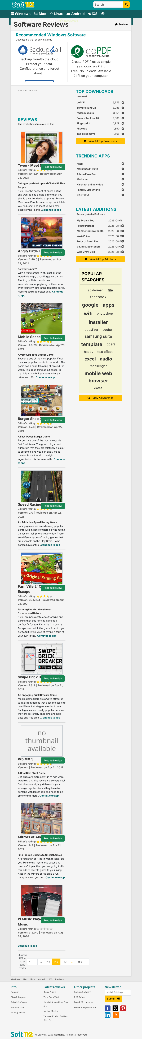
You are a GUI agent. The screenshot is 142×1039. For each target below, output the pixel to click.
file (110, 290)
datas (98, 388)
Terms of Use (17, 1007)
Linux (32, 979)
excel (90, 359)
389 (79, 961)
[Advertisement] (49, 102)
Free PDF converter (84, 1002)
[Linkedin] (107, 1017)
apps (108, 305)
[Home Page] (23, 6)
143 (65, 961)
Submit (112, 998)
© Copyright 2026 (44, 1034)
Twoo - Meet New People (39, 165)
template (91, 344)
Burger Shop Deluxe (34, 419)
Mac (25, 979)
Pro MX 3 (25, 759)
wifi (88, 313)
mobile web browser (98, 377)
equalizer (91, 329)
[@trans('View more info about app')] (42, 146)
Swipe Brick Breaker (35, 677)
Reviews (59, 979)
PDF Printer (80, 997)
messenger (98, 366)
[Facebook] (107, 1010)
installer (98, 322)
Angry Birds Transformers (39, 251)
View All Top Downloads (101, 141)
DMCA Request (18, 997)
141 (48, 961)
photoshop (105, 313)
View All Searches (101, 397)
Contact (15, 992)
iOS (50, 979)
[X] (115, 1010)
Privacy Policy (18, 1012)
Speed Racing (29, 504)
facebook (98, 297)
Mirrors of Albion (32, 837)
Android (42, 979)
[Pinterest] (123, 1010)
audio (106, 359)
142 (56, 961)
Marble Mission (50, 1011)
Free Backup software (85, 1007)
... (72, 961)
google (90, 305)
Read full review (53, 166)
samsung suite (98, 336)
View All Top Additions (101, 259)
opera (111, 344)
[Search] (126, 4)
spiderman (96, 290)
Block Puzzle (49, 992)
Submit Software (19, 1002)
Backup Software (82, 992)
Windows (15, 979)
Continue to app (51, 209)
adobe (107, 329)
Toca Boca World (51, 997)
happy (88, 352)
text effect (105, 352)
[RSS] (116, 1017)
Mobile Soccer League (36, 337)
